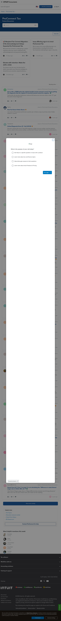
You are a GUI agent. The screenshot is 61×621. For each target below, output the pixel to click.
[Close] (53, 140)
